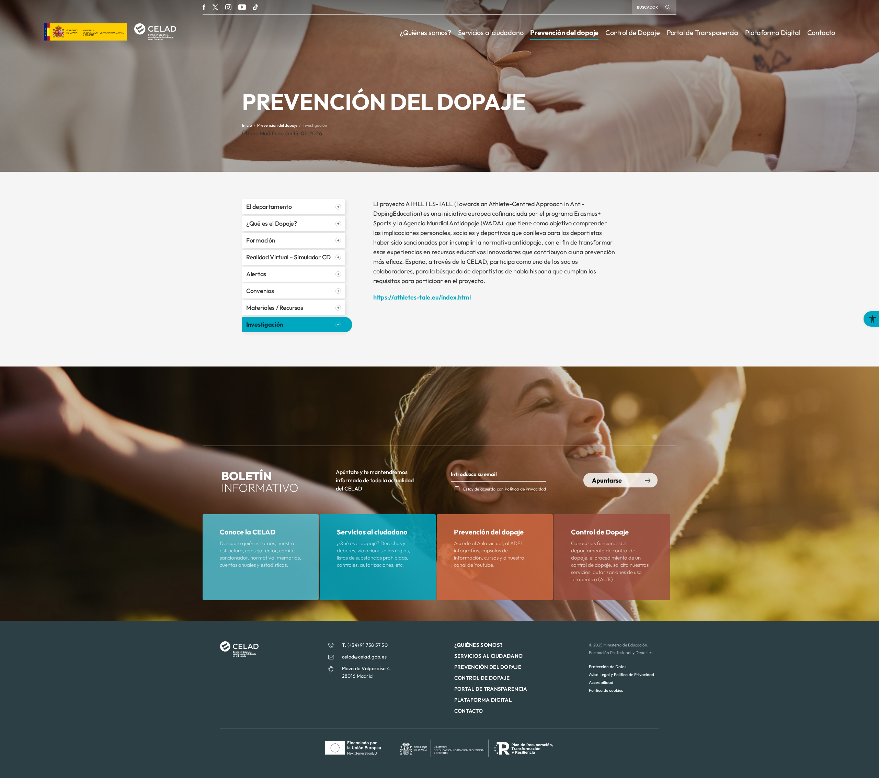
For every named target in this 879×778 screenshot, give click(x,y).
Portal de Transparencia (702, 32)
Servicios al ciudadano (491, 32)
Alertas (256, 274)
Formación (260, 240)
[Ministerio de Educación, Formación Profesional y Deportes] (85, 38)
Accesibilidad (601, 682)
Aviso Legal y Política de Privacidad (621, 674)
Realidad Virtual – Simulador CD (288, 257)
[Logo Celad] (239, 655)
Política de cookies (606, 690)
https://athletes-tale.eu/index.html (422, 297)
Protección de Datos (607, 666)
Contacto (821, 32)
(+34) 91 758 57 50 (367, 645)
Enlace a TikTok (255, 7)
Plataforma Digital (772, 32)
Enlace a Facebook (204, 7)
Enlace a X (215, 7)
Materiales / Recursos (274, 308)
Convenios (260, 291)
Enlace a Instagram (228, 7)
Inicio (247, 125)
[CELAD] (155, 38)
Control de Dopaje (632, 32)
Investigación (264, 324)
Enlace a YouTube (242, 7)
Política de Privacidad (525, 489)
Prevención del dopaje (564, 32)
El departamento (269, 207)
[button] (871, 319)
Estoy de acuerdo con (504, 489)
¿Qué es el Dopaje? (271, 223)
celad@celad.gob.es (364, 657)
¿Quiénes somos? (425, 32)
